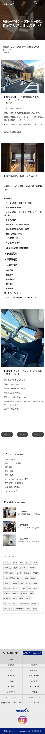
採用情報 (8, 467)
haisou (26, 578)
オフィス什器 (8, 609)
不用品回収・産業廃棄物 (14, 483)
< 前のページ (7, 434)
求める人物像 (8, 573)
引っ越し (35, 603)
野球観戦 (32, 568)
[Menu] (41, 3)
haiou (21, 583)
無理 (15, 568)
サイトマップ (34, 703)
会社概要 (7, 588)
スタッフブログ (11, 491)
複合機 (15, 563)
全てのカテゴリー (11, 459)
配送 (14, 598)
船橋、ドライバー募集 (13, 463)
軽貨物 (36, 588)
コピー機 (18, 573)
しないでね (23, 568)
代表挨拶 (7, 598)
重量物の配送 (20, 609)
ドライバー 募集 (31, 583)
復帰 (35, 563)
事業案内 (35, 573)
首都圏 (21, 598)
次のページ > (38, 434)
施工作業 (28, 563)
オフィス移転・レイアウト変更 (16, 479)
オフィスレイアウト (10, 603)
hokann (32, 578)
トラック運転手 (24, 603)
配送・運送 (9, 471)
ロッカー (7, 583)
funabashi (15, 583)
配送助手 (24, 593)
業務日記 (15, 593)
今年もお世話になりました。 (13, 578)
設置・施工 (9, 475)
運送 (24, 588)
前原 (28, 609)
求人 (29, 588)
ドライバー (16, 588)
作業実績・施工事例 (12, 487)
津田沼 (35, 609)
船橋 (31, 593)
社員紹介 (27, 573)
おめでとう (7, 568)
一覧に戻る (22, 434)
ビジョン (7, 563)
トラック (28, 598)
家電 (21, 563)
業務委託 (7, 593)
